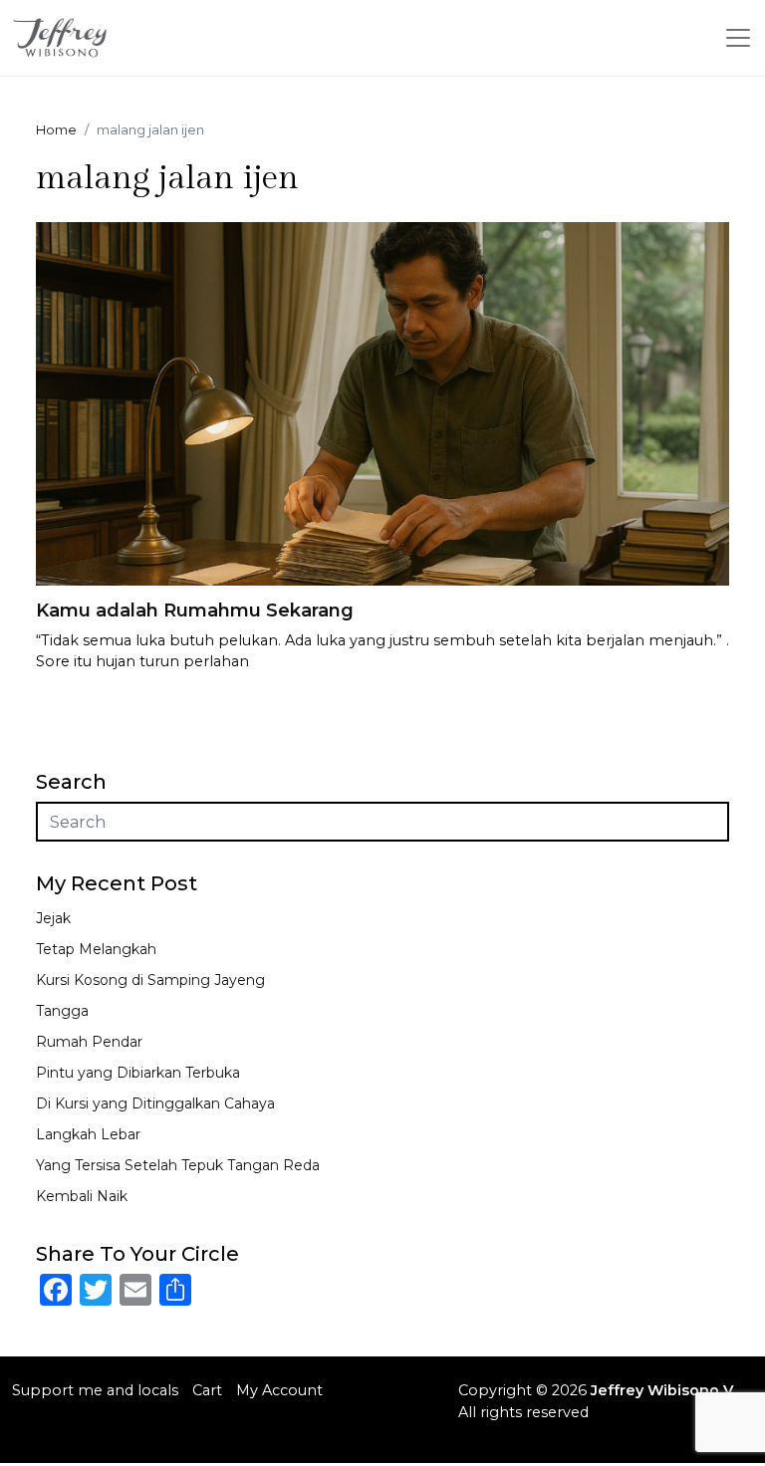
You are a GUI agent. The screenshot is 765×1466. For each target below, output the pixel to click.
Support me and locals (95, 1390)
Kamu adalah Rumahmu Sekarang (195, 610)
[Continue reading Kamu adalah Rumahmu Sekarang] (382, 402)
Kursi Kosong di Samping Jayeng (150, 980)
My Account (279, 1390)
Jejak (53, 918)
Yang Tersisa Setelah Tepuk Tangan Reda (178, 1165)
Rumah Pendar (89, 1042)
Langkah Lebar (88, 1134)
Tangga (62, 1011)
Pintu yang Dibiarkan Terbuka (138, 1073)
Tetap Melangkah (96, 949)
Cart (207, 1390)
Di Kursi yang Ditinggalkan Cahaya (155, 1103)
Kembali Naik (82, 1196)
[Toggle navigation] (738, 38)
